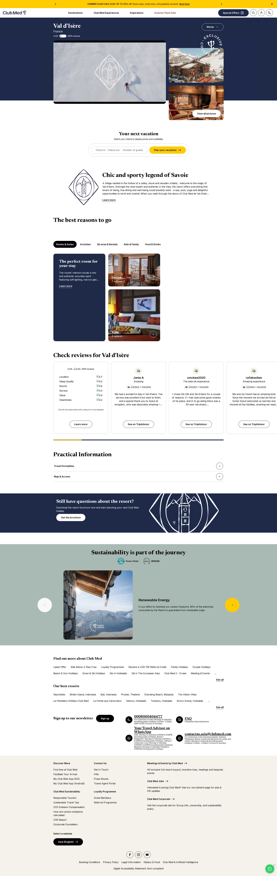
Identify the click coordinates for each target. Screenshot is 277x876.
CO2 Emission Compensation (69, 807)
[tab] (65, 244)
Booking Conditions (89, 862)
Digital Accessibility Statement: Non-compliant (139, 868)
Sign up (105, 718)
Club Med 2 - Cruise (175, 673)
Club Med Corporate (158, 799)
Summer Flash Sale (165, 12)
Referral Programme (105, 802)
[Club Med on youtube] (147, 854)
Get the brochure (71, 517)
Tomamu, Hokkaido (161, 700)
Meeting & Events (200, 673)
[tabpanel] (138, 297)
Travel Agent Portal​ (104, 783)
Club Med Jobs (155, 781)
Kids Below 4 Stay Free (84, 667)
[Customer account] (261, 12)
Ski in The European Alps (146, 673)
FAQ (96, 774)
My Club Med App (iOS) (66, 778)
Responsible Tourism (64, 797)
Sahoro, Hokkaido (136, 700)
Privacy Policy (111, 862)
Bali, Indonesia (108, 694)
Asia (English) (66, 841)
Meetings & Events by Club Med (165, 763)
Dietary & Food (152, 862)
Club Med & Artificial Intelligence (180, 862)
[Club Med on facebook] (129, 854)
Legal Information (131, 862)
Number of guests (133, 150)
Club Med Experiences (106, 12)
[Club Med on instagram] (138, 854)
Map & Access (62, 477)
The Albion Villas (187, 694)
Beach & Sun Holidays (65, 673)
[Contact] (269, 12)
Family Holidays (179, 667)
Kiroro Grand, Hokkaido (190, 700)
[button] (196, 65)
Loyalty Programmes (112, 667)
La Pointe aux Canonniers (107, 700)
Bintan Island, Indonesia (83, 694)
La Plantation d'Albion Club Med (71, 700)
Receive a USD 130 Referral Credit (147, 667)
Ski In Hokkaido (118, 673)
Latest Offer (59, 667)
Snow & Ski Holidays (93, 673)
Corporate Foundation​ (65, 824)
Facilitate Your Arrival (65, 774)
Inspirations (136, 12)
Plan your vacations (165, 150)
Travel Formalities (64, 467)
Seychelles (59, 694)
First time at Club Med (65, 769)
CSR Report (59, 819)
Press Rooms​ (101, 778)
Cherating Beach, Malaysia (158, 694)
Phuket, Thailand (130, 694)
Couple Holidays (201, 667)
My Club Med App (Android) (69, 783)
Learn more (109, 199)
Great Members (102, 797)
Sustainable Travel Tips (66, 802)
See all (220, 679)
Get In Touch (101, 769)
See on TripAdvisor (138, 424)
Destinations (75, 12)
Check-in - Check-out (107, 150)
